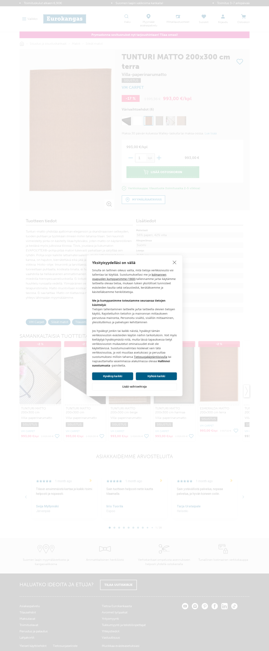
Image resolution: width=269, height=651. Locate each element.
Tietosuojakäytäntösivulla (150, 357)
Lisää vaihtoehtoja (134, 386)
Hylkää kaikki (156, 376)
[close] (175, 262)
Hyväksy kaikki (112, 376)
